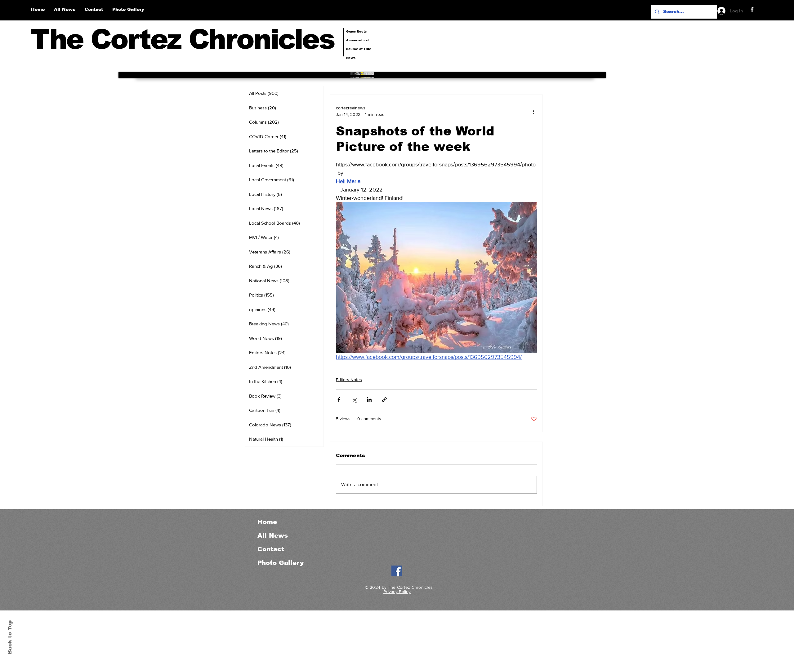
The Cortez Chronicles (182, 39)
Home (267, 521)
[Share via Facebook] (339, 400)
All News (272, 535)
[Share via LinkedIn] (369, 400)
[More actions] (533, 111)
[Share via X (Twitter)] (354, 400)
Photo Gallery (280, 562)
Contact (270, 549)
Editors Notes (349, 379)
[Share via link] (384, 400)
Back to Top (10, 637)
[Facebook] (752, 9)
